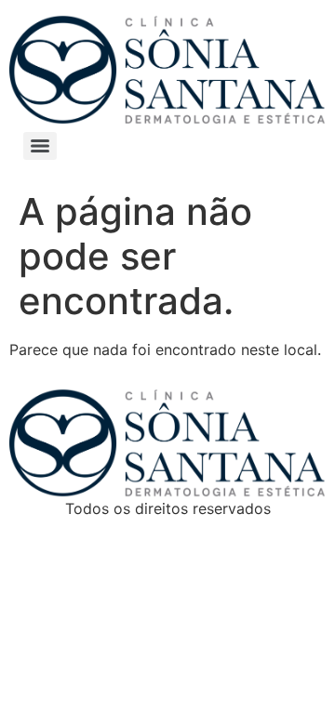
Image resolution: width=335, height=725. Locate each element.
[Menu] (40, 146)
